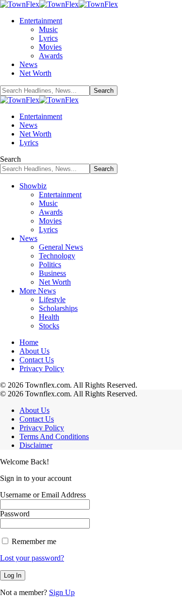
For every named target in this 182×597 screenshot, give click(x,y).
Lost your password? (32, 558)
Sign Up (62, 592)
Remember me (33, 541)
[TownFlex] (59, 4)
